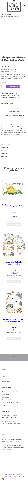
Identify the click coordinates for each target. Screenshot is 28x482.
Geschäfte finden (7, 400)
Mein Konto (5, 394)
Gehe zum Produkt (14, 224)
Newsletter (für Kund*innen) (10, 402)
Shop (3, 376)
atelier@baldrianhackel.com (14, 423)
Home (4, 374)
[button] (3, 479)
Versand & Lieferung (10, 476)
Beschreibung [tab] (13, 111)
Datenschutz (12, 474)
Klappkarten (8, 14)
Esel (14, 97)
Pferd (19, 97)
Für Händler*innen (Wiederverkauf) (12, 392)
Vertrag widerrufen (8, 427)
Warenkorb (5, 397)
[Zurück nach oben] (14, 357)
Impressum (20, 474)
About (4, 379)
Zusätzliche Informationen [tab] (14, 116)
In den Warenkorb (13, 86)
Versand (15, 69)
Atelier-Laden (6, 381)
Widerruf (21, 476)
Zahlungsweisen (14, 479)
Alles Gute (4, 156)
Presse (4, 405)
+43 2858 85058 (9, 421)
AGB (6, 474)
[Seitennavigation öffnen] (3, 6)
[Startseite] (14, 6)
